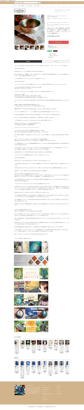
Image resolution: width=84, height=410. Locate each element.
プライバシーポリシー (47, 395)
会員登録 (56, 2)
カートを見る (59, 391)
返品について (50, 45)
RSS (43, 399)
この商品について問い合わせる (53, 55)
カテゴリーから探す (21, 5)
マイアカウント (59, 385)
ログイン (61, 2)
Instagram (44, 397)
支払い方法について (46, 387)
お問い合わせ (59, 393)
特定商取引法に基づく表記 (47, 393)
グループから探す (29, 5)
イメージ (56, 61)
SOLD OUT (59, 42)
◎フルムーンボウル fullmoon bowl (52, 16)
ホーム (15, 5)
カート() (67, 2)
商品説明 (28, 61)
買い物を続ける (51, 57)
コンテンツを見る (36, 5)
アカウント (50, 2)
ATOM (46, 399)
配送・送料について (46, 389)
